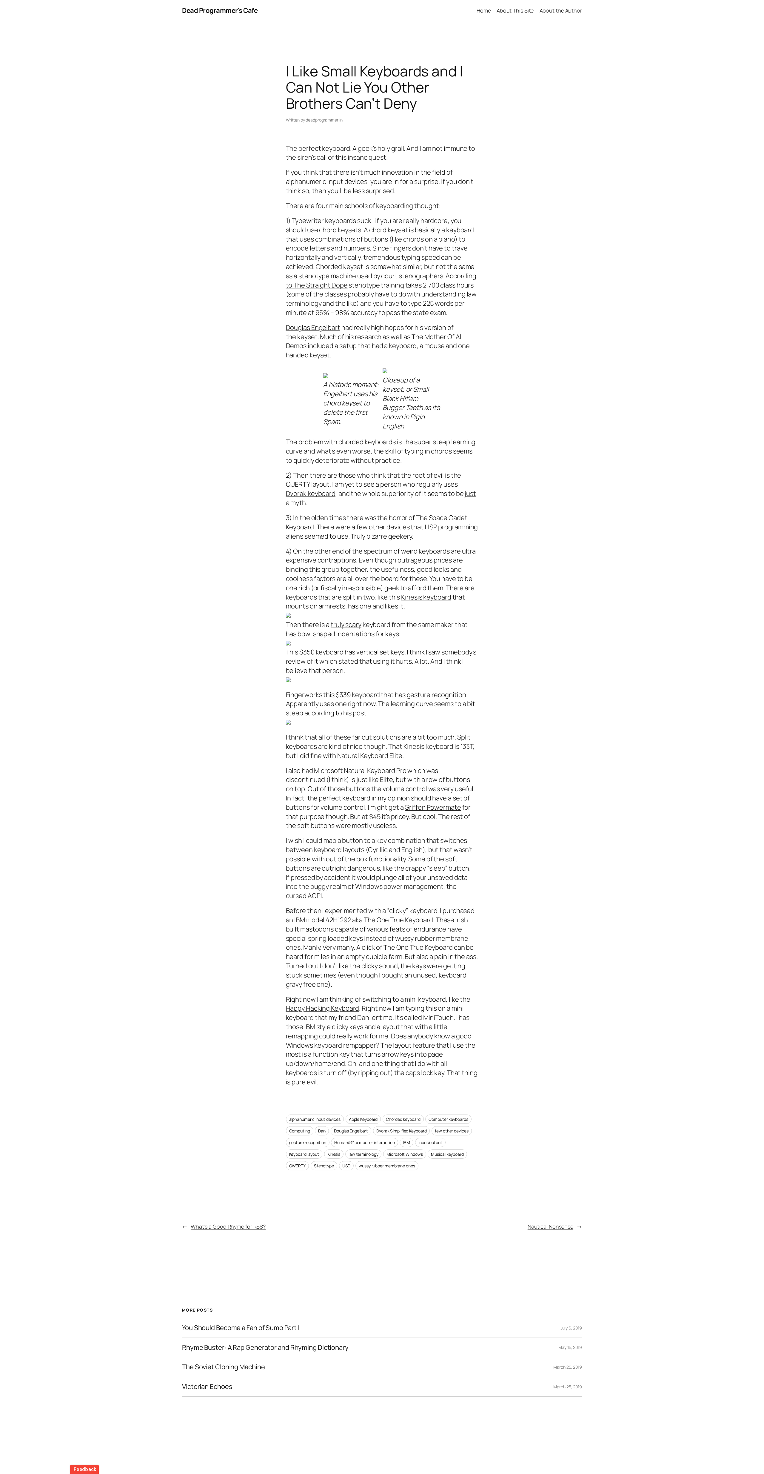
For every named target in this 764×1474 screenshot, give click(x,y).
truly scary (346, 624)
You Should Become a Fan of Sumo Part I (240, 1328)
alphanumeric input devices (315, 1119)
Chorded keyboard (403, 1119)
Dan (322, 1131)
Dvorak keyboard (311, 493)
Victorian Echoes (207, 1386)
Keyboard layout (304, 1154)
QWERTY (297, 1166)
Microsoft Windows (404, 1154)
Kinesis (333, 1154)
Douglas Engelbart (313, 327)
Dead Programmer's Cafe (220, 10)
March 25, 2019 (567, 1367)
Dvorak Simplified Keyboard (401, 1131)
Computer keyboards (448, 1119)
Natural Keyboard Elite (370, 755)
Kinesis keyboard (426, 597)
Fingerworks (304, 694)
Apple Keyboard (363, 1119)
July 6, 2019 (571, 1328)
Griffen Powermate (433, 807)
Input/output (430, 1142)
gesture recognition (307, 1142)
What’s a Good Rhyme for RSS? (228, 1226)
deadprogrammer (322, 120)
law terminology (363, 1154)
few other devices (451, 1131)
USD (346, 1166)
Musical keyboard (447, 1154)
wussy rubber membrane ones (387, 1166)
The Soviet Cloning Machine (223, 1367)
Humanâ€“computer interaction (364, 1142)
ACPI (315, 895)
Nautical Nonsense (550, 1226)
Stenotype (324, 1166)
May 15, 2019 (570, 1347)
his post (354, 712)
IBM (406, 1142)
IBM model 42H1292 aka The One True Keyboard (363, 919)
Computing (299, 1131)
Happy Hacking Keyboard (322, 1008)
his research (363, 336)
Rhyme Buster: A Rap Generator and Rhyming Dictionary (265, 1347)
